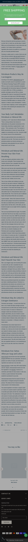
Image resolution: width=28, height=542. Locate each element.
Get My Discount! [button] (15, 22)
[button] (26, 8)
